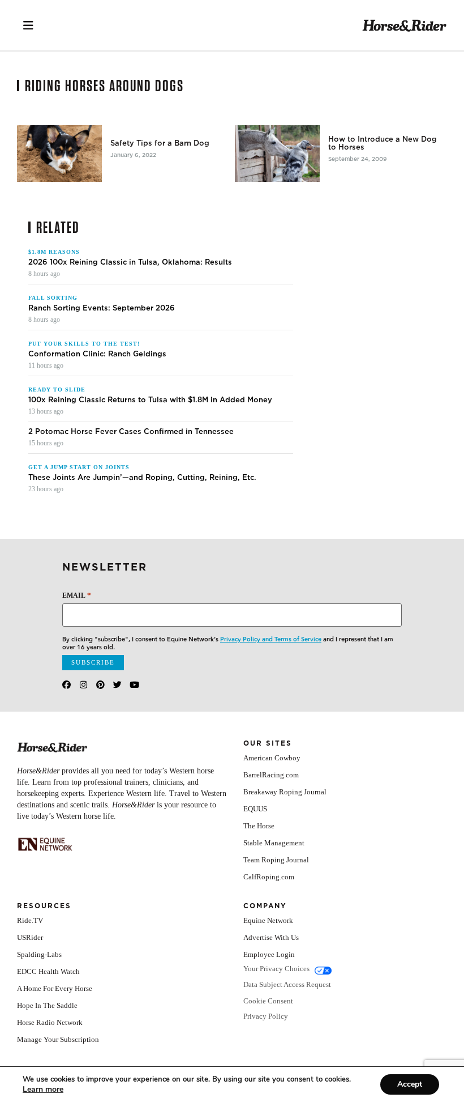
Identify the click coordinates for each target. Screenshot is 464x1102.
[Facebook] (66, 684)
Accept (409, 1084)
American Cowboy (271, 758)
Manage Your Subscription (58, 1039)
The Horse (258, 826)
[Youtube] (134, 684)
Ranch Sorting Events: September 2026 (101, 308)
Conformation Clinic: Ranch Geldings (97, 354)
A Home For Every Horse (54, 988)
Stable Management (273, 843)
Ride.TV (30, 920)
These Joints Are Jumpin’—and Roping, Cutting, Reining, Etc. (142, 478)
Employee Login (269, 954)
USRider (30, 937)
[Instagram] (83, 684)
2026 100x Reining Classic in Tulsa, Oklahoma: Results (130, 262)
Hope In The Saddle (47, 1005)
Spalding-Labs (39, 954)
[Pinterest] (100, 684)
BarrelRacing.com (271, 775)
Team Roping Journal (276, 860)
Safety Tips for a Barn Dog (159, 143)
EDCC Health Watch (48, 971)
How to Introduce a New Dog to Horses (382, 143)
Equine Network (268, 920)
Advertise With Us (271, 937)
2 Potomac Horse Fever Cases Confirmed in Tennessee (131, 432)
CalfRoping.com (268, 877)
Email (76, 595)
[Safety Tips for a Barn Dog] (59, 153)
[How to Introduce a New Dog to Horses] (277, 153)
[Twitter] (117, 684)
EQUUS (255, 809)
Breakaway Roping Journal (284, 792)
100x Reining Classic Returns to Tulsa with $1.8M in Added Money (150, 400)
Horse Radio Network (50, 1022)
